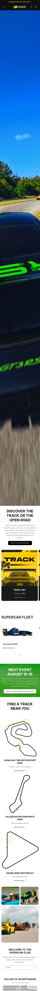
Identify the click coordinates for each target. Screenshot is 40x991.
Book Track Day (9, 648)
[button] (4, 7)
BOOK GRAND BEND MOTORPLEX (20, 691)
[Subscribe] (34, 967)
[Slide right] (24, 604)
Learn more (18, 597)
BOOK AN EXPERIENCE (20, 543)
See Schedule (19, 770)
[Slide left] (16, 604)
